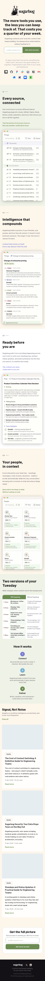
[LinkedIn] (31, 965)
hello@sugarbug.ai (26, 974)
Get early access (32, 50)
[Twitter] (27, 965)
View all (5, 719)
